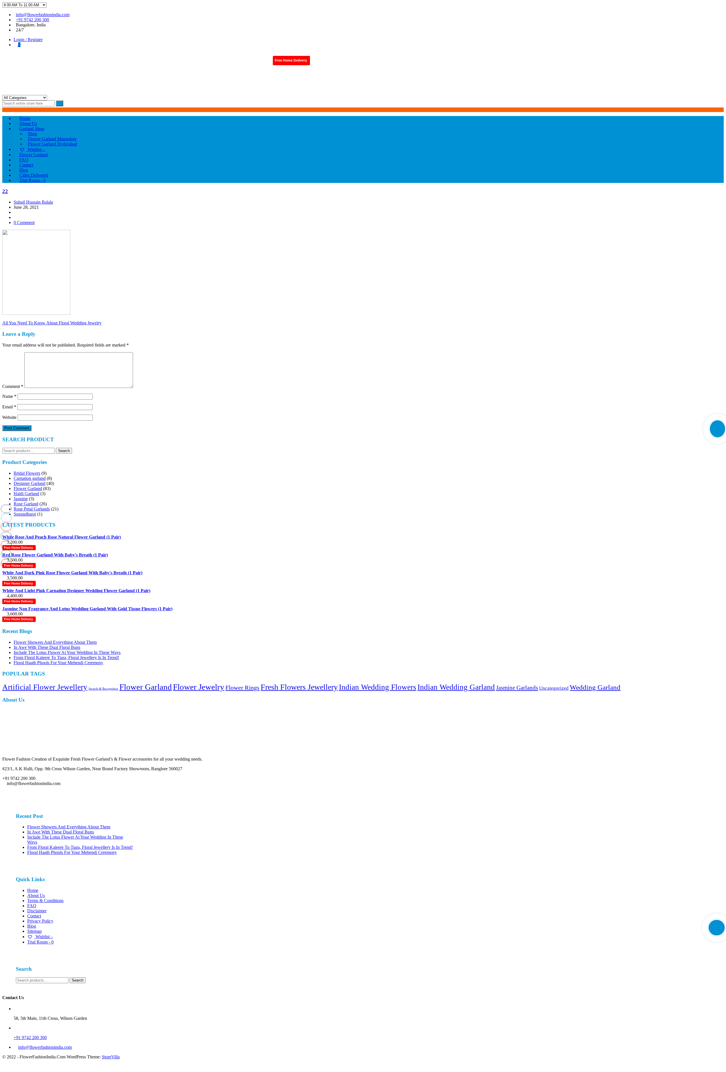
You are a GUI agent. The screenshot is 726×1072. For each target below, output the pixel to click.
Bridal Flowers (27, 473)
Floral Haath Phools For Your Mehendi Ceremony (58, 662)
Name (9, 396)
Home (32, 890)
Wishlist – (43, 936)
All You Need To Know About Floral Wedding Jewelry (52, 322)
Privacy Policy (40, 921)
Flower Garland (28, 488)
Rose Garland (26, 503)
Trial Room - (32, 180)
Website (9, 417)
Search (64, 451)
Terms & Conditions (45, 900)
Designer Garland (29, 483)
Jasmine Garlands (517, 687)
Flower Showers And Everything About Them (55, 642)
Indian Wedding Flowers (377, 687)
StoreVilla (111, 1056)
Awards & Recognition (103, 688)
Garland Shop (31, 128)
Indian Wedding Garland (456, 687)
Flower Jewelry (198, 686)
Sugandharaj (25, 514)
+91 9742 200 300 (32, 19)
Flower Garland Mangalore (52, 138)
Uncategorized (554, 688)
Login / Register (28, 39)
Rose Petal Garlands (32, 509)
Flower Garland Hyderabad (52, 144)
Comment (12, 386)
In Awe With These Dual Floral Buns (47, 647)
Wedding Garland (595, 687)
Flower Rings (242, 687)
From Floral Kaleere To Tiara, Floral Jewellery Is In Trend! (66, 657)
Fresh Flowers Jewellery (299, 687)
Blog (31, 926)
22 (5, 191)
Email (9, 406)
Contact (34, 915)
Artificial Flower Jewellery (44, 687)
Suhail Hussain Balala (33, 202)
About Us (36, 895)
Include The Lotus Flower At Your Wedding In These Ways (67, 652)
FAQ (31, 905)
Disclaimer (37, 910)
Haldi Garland (26, 493)
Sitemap (34, 931)
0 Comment (24, 222)
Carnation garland (30, 478)
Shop (32, 133)
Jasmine (21, 498)
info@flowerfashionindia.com (42, 14)
